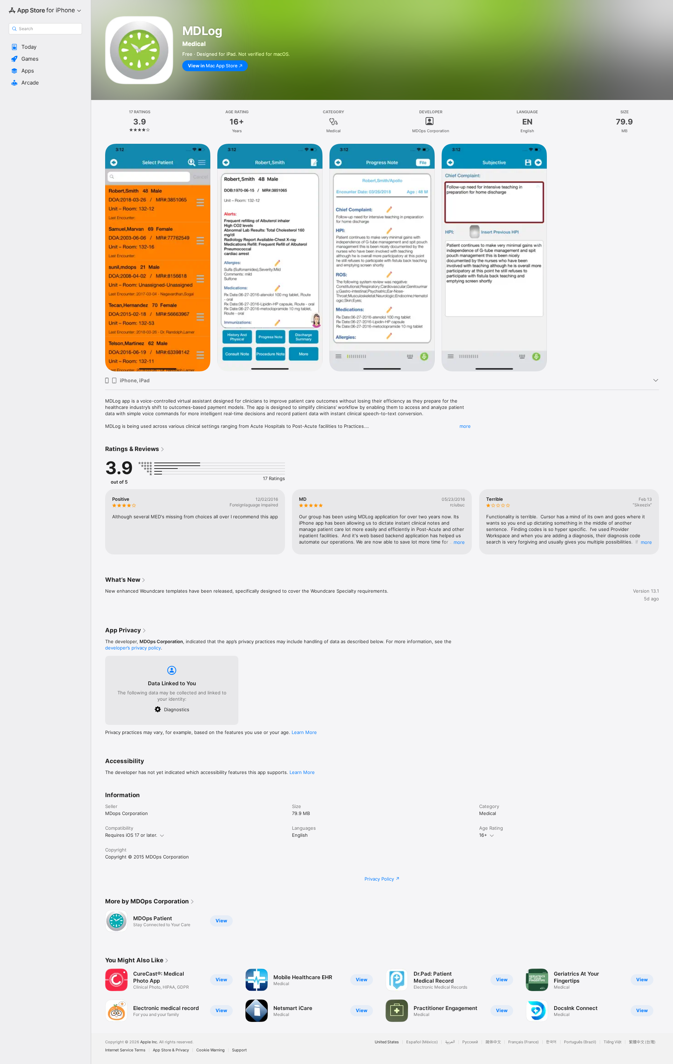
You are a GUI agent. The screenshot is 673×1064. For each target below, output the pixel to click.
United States (387, 1042)
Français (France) (523, 1042)
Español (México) (422, 1042)
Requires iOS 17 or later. (131, 835)
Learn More (304, 732)
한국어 (551, 1042)
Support (239, 1050)
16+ (483, 835)
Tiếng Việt (612, 1042)
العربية (450, 1042)
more (465, 426)
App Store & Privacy (171, 1050)
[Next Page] (666, 995)
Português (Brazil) (580, 1042)
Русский (470, 1042)
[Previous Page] (98, 995)
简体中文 (493, 1042)
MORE (459, 542)
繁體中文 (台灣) (642, 1042)
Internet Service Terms (125, 1050)
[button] (45, 47)
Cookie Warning (210, 1050)
